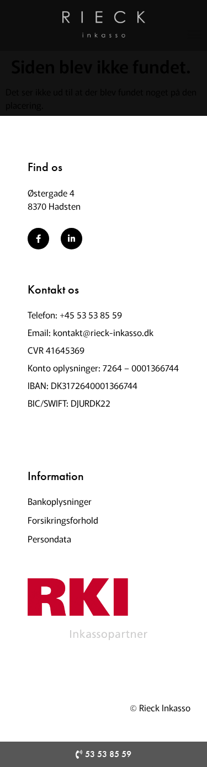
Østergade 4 (51, 192)
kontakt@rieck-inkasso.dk (103, 332)
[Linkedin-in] (71, 238)
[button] (195, 34)
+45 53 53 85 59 (91, 314)
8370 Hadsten (54, 205)
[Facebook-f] (38, 238)
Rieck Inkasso (164, 707)
